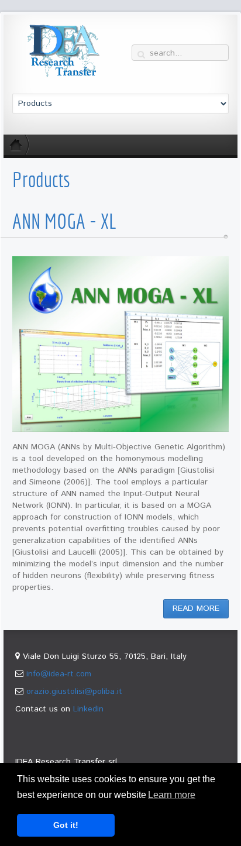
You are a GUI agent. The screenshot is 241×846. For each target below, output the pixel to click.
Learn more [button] (171, 795)
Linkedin (88, 709)
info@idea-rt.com (58, 674)
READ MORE (196, 608)
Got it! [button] (65, 825)
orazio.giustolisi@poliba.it (74, 691)
